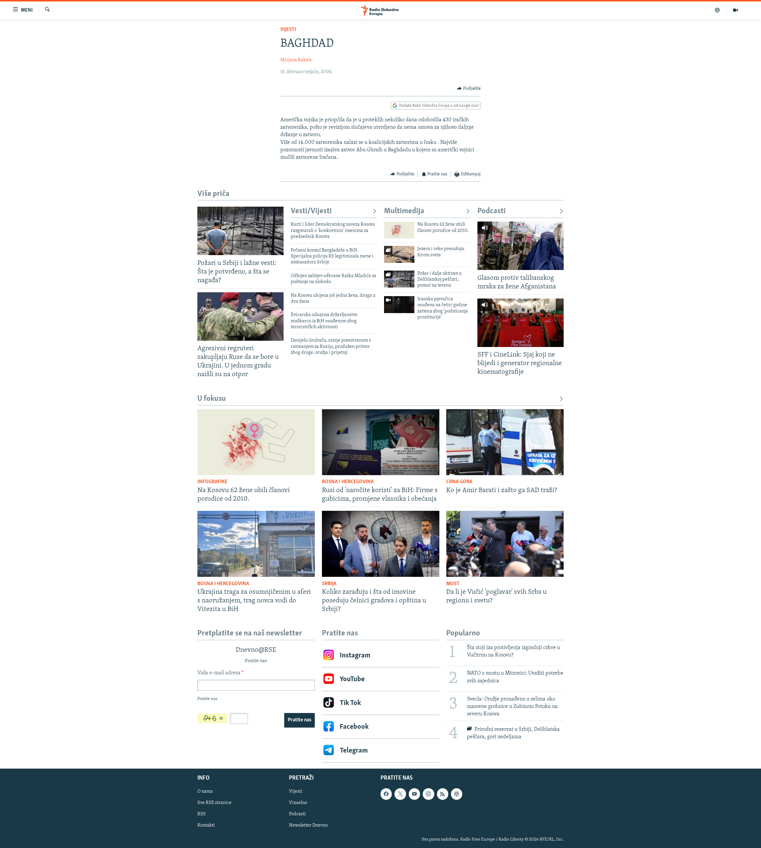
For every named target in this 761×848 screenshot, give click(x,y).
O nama (205, 791)
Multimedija (404, 211)
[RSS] (442, 794)
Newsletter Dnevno (308, 825)
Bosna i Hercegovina (348, 482)
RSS (201, 814)
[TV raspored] (456, 794)
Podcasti (491, 211)
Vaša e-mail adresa (220, 673)
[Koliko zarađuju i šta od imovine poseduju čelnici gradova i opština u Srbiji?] (380, 544)
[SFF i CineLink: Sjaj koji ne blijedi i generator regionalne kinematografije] (520, 323)
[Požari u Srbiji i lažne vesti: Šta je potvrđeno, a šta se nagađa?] (240, 231)
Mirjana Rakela (296, 60)
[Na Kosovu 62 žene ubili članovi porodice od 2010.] (399, 230)
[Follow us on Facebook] (386, 794)
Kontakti (206, 825)
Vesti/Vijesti (311, 211)
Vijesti (288, 29)
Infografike (212, 482)
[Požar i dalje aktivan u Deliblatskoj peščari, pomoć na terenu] (399, 279)
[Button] (469, 88)
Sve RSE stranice (214, 803)
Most (453, 584)
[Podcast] (717, 10)
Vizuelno (298, 803)
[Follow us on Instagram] (428, 794)
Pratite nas (299, 720)
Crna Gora (459, 482)
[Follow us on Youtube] (414, 794)
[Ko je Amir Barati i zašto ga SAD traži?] (505, 442)
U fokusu (211, 399)
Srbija (329, 584)
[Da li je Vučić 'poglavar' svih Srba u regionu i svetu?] (505, 544)
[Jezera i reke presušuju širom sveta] (399, 254)
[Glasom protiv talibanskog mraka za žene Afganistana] (520, 246)
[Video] (735, 10)
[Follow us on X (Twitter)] (400, 794)
